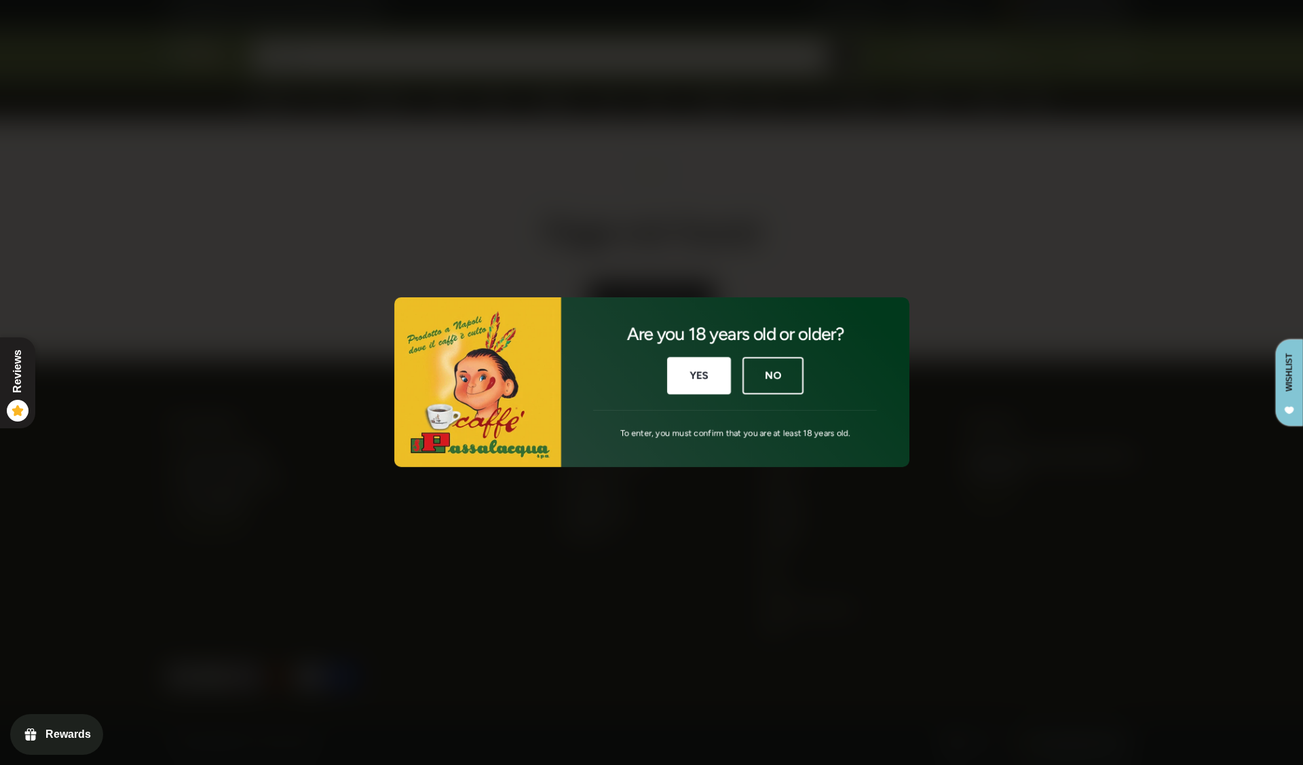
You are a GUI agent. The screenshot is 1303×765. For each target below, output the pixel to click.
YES (699, 376)
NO (773, 376)
